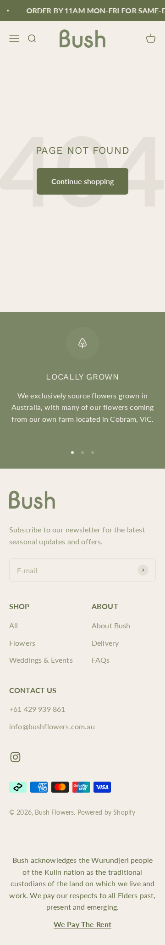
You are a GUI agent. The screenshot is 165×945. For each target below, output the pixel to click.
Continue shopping (82, 181)
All (13, 625)
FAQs (101, 659)
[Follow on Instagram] (15, 757)
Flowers (22, 642)
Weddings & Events (41, 659)
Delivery (105, 642)
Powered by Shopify (106, 812)
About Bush (111, 625)
